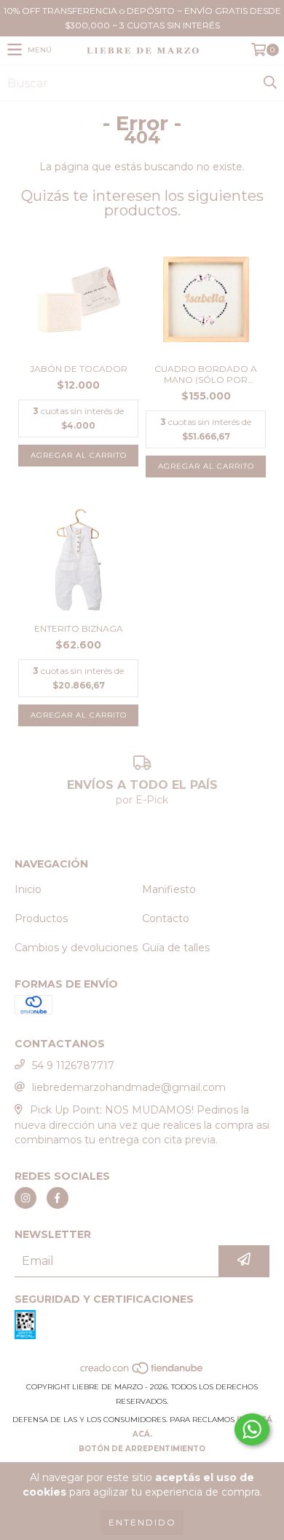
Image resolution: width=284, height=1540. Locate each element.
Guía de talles (176, 947)
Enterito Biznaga (78, 628)
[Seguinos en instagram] (25, 1198)
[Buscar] (269, 83)
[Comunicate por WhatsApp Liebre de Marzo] (251, 1429)
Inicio (28, 889)
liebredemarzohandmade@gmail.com (129, 1087)
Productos (41, 918)
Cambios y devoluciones (76, 947)
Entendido (142, 1522)
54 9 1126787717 (73, 1065)
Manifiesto (169, 889)
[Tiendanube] (142, 1372)
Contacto (165, 918)
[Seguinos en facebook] (57, 1198)
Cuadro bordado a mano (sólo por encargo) (205, 374)
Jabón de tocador (78, 368)
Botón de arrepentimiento (142, 1448)
